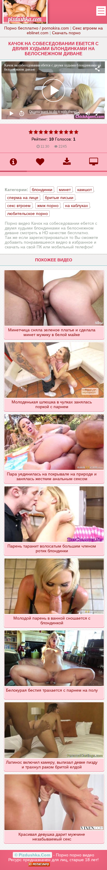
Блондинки (42, 189)
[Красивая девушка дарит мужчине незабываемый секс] (54, 774)
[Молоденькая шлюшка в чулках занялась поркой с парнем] (54, 342)
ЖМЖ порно (48, 205)
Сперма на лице (22, 197)
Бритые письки (59, 197)
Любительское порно (27, 213)
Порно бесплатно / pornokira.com (36, 28)
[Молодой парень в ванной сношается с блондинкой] (54, 558)
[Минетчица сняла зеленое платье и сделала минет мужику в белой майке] (54, 270)
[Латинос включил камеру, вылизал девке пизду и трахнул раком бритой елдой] (54, 702)
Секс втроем (19, 205)
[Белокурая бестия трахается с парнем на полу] (54, 630)
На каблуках (76, 205)
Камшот (84, 189)
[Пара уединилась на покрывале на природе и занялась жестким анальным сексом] (54, 414)
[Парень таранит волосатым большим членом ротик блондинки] (54, 486)
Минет (65, 189)
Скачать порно (66, 32)
